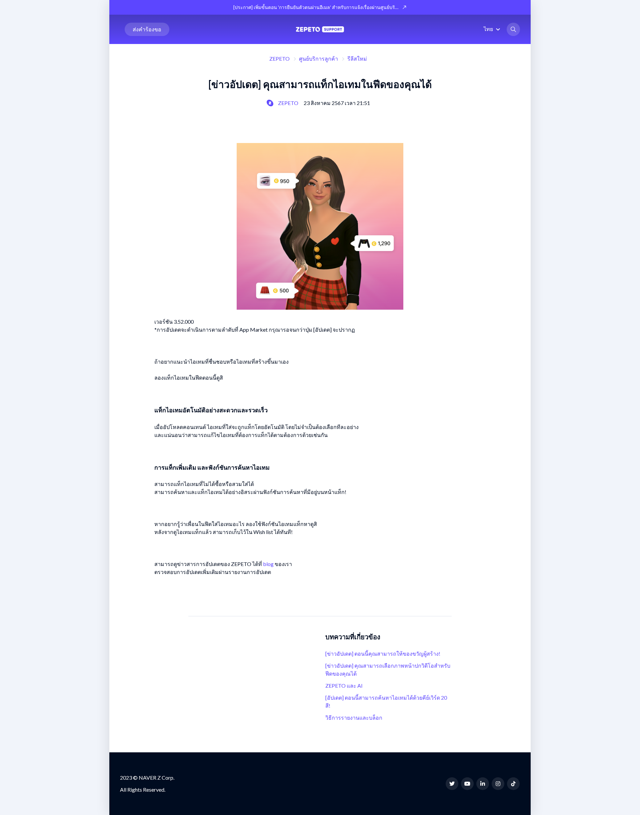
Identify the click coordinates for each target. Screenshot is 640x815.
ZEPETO (279, 58)
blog (268, 564)
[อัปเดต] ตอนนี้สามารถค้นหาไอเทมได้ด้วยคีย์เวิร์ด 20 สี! (386, 701)
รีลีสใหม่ (357, 58)
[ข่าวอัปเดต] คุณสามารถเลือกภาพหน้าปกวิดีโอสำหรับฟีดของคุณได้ (387, 669)
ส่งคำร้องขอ (147, 29)
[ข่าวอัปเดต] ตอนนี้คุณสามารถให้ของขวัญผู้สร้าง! (382, 653)
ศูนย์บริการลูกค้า (318, 58)
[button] (493, 29)
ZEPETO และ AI (344, 685)
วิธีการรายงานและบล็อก (353, 717)
